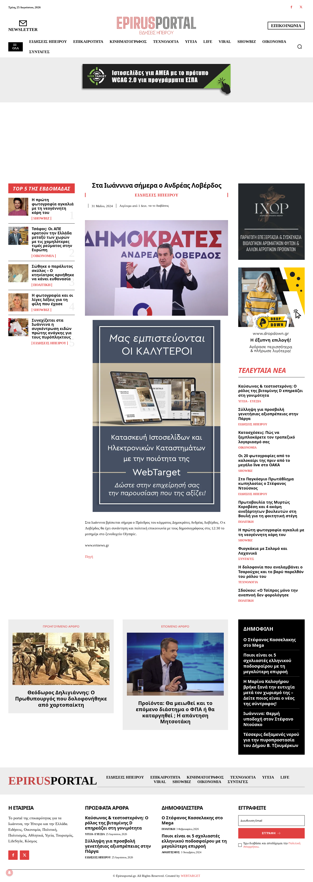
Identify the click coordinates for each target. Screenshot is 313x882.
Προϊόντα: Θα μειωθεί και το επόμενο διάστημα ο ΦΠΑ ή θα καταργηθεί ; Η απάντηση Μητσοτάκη (175, 712)
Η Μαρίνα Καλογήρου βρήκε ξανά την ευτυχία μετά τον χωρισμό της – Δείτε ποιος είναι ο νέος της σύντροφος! (269, 692)
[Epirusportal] (156, 25)
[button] (299, 46)
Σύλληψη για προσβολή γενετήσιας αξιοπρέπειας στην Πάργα (268, 414)
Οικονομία (43, 256)
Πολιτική (41, 285)
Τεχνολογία (248, 582)
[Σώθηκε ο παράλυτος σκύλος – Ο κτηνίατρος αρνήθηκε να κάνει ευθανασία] (18, 273)
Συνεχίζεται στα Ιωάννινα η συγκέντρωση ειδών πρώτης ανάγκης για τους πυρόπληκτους (52, 329)
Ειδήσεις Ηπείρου (49, 343)
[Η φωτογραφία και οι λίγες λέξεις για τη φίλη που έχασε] (18, 302)
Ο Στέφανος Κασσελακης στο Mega (269, 642)
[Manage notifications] (9, 872)
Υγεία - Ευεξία (249, 401)
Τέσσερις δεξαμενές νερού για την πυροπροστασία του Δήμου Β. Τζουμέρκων (271, 739)
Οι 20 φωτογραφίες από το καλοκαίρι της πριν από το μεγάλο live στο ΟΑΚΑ (264, 460)
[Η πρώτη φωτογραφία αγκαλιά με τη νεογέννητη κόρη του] (18, 207)
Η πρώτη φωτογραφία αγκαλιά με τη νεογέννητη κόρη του (53, 206)
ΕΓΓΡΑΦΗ (269, 833)
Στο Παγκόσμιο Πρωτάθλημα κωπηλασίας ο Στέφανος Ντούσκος (266, 483)
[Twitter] (301, 7)
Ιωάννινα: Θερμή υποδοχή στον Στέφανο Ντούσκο (268, 719)
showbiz (41, 218)
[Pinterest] (109, 214)
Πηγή (89, 557)
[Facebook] (291, 7)
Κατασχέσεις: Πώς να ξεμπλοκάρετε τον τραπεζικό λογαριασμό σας (266, 437)
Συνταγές (246, 559)
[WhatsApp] (118, 214)
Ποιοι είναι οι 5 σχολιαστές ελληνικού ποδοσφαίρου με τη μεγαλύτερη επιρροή (267, 663)
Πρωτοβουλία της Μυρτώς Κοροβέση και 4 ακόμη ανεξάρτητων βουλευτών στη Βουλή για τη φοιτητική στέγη (267, 509)
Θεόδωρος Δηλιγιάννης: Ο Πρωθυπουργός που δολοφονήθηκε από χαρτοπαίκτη (61, 698)
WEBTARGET (190, 876)
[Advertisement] (156, 134)
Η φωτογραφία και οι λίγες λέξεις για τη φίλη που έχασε (52, 299)
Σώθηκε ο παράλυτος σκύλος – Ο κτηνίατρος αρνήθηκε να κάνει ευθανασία (53, 272)
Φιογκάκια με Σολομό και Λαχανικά (262, 551)
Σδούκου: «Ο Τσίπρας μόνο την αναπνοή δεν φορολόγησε (268, 592)
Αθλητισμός (171, 852)
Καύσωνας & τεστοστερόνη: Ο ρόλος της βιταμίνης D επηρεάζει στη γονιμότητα (270, 391)
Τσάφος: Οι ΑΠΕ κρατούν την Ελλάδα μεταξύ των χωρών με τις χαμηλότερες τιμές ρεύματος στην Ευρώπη (52, 239)
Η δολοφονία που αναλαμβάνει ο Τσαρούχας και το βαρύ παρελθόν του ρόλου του (271, 571)
